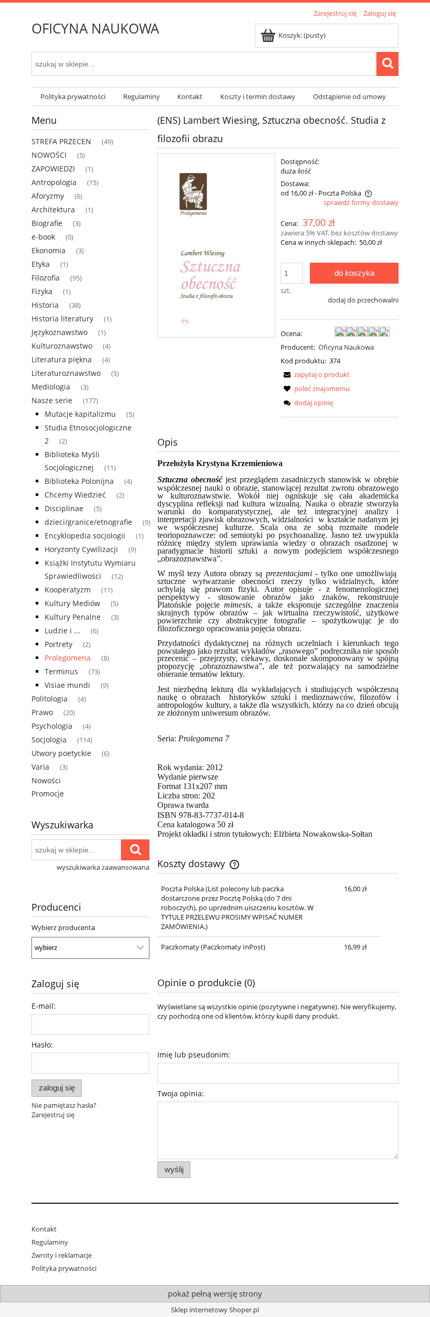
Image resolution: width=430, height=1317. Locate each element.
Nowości (46, 780)
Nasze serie (51, 400)
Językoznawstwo (59, 332)
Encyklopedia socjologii (85, 536)
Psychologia (51, 726)
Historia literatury (62, 318)
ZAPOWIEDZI (53, 169)
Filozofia (45, 278)
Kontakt (44, 1229)
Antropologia (54, 182)
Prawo (42, 712)
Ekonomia (48, 250)
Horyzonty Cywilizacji (81, 549)
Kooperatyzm (68, 590)
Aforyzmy (47, 196)
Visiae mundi (67, 685)
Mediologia (50, 387)
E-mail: (43, 1006)
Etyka (40, 264)
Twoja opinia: (180, 1093)
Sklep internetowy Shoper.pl (215, 1309)
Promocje (47, 793)
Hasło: (42, 1045)
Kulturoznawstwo (61, 346)
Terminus (61, 671)
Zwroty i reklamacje (61, 1255)
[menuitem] (72, 97)
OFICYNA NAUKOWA (95, 28)
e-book (43, 237)
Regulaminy (49, 1242)
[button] (315, 374)
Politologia (49, 699)
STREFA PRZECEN (61, 141)
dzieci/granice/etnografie (88, 522)
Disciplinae (64, 508)
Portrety (58, 644)
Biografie (46, 223)
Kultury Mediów (72, 603)
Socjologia (49, 739)
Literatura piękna (61, 359)
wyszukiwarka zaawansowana (103, 867)
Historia (45, 305)
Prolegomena (68, 658)
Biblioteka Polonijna (79, 481)
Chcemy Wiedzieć (75, 495)
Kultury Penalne (73, 617)
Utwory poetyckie (61, 753)
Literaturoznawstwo (66, 373)
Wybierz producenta (63, 927)
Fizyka (41, 291)
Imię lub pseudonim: (193, 1055)
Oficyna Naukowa (346, 347)
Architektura (53, 209)
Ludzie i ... (62, 630)
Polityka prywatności (63, 1268)
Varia (40, 767)
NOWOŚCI (49, 155)
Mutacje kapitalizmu (80, 414)
